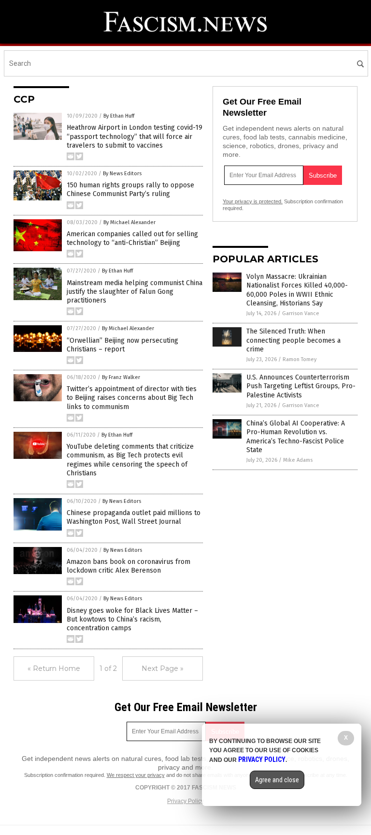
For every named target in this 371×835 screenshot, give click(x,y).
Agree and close (277, 780)
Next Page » (163, 668)
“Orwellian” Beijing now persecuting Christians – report (122, 344)
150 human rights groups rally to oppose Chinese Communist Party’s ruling (130, 189)
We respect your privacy (136, 775)
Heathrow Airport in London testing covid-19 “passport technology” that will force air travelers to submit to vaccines (134, 136)
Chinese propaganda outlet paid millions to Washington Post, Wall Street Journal (133, 517)
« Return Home (54, 668)
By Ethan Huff (118, 116)
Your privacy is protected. (253, 201)
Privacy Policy (185, 801)
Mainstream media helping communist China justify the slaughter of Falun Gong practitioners (134, 291)
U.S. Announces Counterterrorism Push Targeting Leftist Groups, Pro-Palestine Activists (301, 386)
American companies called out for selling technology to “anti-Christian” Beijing (132, 238)
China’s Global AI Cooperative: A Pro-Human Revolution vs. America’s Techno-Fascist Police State (295, 436)
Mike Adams (298, 460)
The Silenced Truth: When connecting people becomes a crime (293, 340)
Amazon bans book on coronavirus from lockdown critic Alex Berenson (128, 566)
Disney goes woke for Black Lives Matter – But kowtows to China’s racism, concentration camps (132, 619)
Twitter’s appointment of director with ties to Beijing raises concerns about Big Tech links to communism (132, 397)
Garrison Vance (300, 313)
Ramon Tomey (299, 359)
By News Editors (122, 173)
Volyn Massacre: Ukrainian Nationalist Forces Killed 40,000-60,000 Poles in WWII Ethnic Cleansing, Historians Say (297, 290)
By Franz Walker (121, 377)
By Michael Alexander (129, 222)
